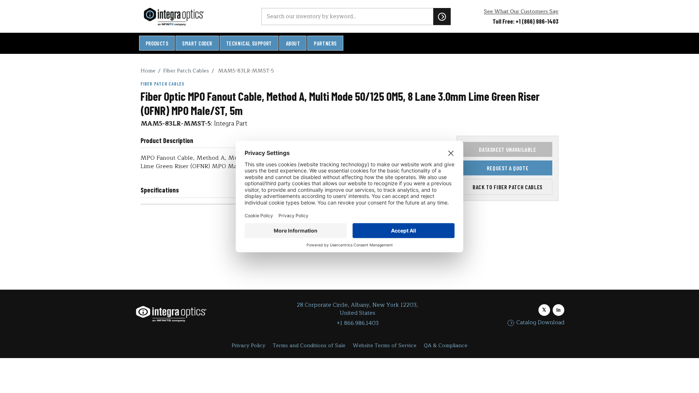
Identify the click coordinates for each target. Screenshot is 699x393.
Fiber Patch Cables (186, 70)
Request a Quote (508, 167)
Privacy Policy (248, 345)
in (558, 310)
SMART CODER (197, 43)
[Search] (442, 16)
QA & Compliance (445, 345)
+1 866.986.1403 (358, 323)
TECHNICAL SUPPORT (249, 43)
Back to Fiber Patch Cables (507, 186)
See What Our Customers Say (521, 11)
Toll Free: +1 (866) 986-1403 (525, 21)
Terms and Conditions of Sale (309, 345)
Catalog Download (540, 323)
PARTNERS (325, 43)
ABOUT (293, 43)
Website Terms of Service (384, 345)
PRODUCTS (157, 43)
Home (148, 70)
